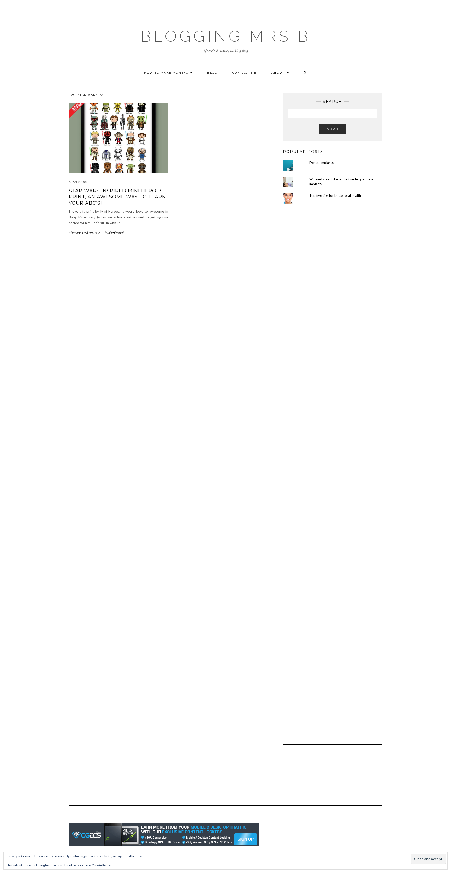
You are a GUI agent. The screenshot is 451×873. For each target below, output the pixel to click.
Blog (212, 72)
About (278, 72)
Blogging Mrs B (225, 36)
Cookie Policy (101, 865)
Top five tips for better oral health (335, 195)
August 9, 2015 (78, 181)
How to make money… (167, 72)
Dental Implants (321, 163)
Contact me (244, 72)
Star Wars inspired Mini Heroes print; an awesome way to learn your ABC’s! (117, 197)
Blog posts (75, 232)
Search (332, 129)
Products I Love (91, 232)
